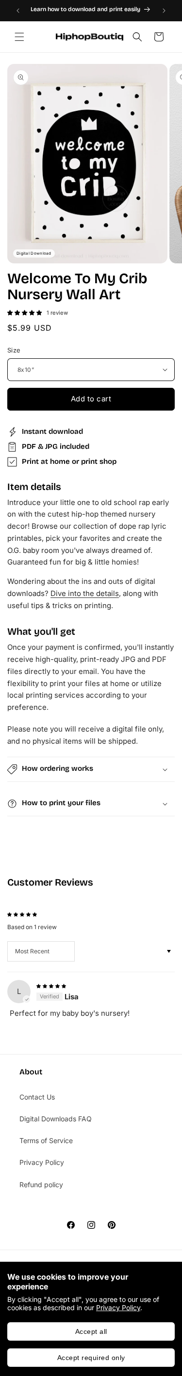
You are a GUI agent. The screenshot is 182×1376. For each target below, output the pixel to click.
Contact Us (37, 1097)
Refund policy (41, 1184)
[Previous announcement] (18, 10)
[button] (19, 36)
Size (14, 350)
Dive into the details (84, 593)
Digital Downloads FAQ (55, 1119)
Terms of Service (46, 1140)
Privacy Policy (118, 1307)
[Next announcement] (164, 10)
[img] (51, 985)
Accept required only (91, 1357)
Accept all (91, 1331)
